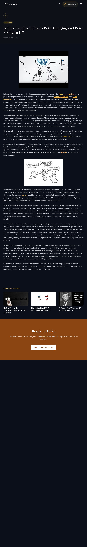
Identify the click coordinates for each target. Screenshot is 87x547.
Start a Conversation (42, 347)
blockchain (67, 136)
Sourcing (8, 22)
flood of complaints (66, 94)
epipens (64, 152)
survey (24, 195)
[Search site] (59, 4)
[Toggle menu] (81, 4)
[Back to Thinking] (5, 15)
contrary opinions (61, 97)
